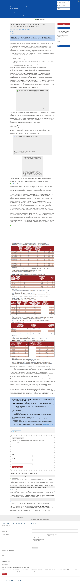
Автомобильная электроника (54, 13)
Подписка (61, 3)
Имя (13, 454)
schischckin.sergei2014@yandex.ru (23, 29)
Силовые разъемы (14, 12)
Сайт (13, 462)
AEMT (58, 29)
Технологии (27, 15)
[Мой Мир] (15, 431)
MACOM (66, 32)
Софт (23, 15)
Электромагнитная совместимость (28, 13)
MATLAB (59, 33)
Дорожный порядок (61, 35)
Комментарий (15, 442)
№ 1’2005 (11, 31)
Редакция (16, 6)
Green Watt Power (66, 31)
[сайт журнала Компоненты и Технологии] (43, 517)
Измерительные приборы (42, 13)
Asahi (68, 29)
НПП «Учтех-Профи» (61, 36)
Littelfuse (63, 32)
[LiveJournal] (17, 431)
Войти (11, 8)
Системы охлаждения (56, 12)
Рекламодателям (22, 6)
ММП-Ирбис (66, 35)
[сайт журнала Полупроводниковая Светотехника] (52, 517)
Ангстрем (63, 33)
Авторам (12, 6)
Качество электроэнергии (16, 15)
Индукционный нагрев (15, 13)
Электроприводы (38, 12)
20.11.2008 (14, 428)
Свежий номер (62, 2)
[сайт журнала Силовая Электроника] (27, 517)
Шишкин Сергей (13, 29)
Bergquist (59, 31)
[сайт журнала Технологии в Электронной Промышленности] (35, 517)
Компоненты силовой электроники (26, 12)
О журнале (28, 6)
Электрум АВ (59, 41)
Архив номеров (62, 5)
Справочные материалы (35, 15)
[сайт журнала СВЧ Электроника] (60, 517)
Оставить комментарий (16, 430)
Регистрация (16, 8)
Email (13, 458)
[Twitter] (13, 431)
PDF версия (12, 33)
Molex (61, 33)
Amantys (61, 29)
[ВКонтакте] (11, 431)
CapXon (62, 31)
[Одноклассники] (14, 431)
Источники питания (47, 12)
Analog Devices (64, 29)
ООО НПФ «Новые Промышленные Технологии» (63, 38)
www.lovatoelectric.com (48, 424)
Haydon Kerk (59, 32)
